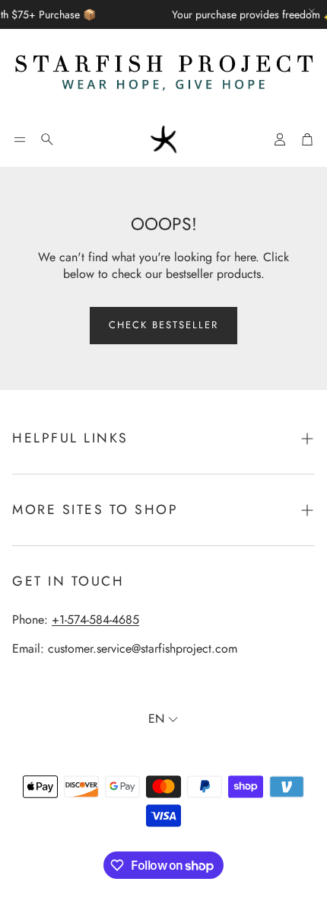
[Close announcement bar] (311, 11)
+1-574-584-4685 (95, 619)
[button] (19, 139)
